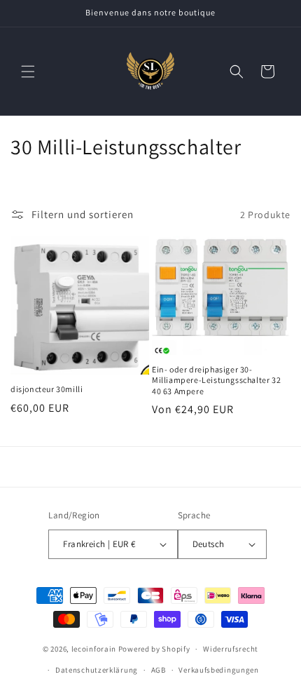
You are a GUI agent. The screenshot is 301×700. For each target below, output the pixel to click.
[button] (28, 71)
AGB (158, 670)
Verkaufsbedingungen (218, 670)
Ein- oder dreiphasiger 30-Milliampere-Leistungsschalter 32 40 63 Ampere (216, 380)
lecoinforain (93, 649)
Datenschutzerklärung (96, 670)
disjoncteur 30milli (46, 389)
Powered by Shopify (154, 649)
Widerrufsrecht (230, 649)
